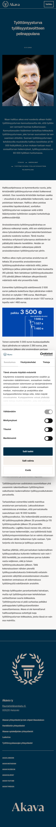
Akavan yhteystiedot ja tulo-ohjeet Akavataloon (23, 720)
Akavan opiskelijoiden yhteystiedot (17, 731)
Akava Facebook (8, 769)
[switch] (49, 420)
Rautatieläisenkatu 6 (14, 706)
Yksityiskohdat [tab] (28, 362)
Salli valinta (28, 460)
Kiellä (28, 470)
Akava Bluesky (8, 775)
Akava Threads (8, 787)
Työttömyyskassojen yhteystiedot (17, 743)
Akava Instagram (9, 764)
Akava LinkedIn (8, 758)
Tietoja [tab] (46, 362)
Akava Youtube (8, 781)
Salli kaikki (28, 451)
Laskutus (6, 737)
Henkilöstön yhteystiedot (13, 725)
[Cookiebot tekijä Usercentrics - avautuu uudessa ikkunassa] (40, 354)
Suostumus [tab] (10, 362)
